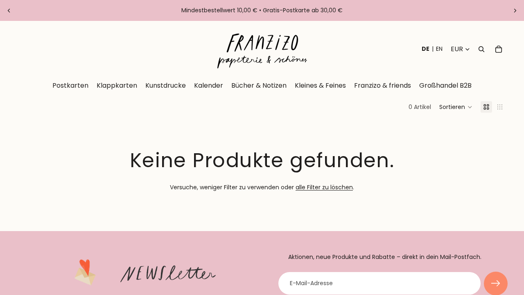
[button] (455, 107)
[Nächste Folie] (515, 11)
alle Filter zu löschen (324, 187)
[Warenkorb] (499, 49)
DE (425, 49)
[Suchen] (481, 49)
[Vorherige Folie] (9, 11)
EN (439, 49)
